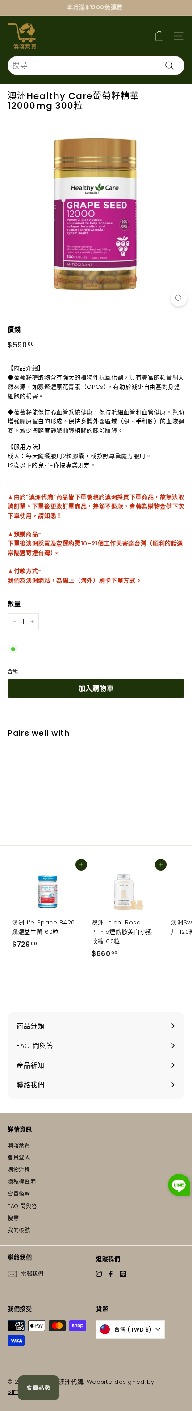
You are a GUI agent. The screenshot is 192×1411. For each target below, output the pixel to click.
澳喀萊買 (19, 1145)
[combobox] (96, 65)
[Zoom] (179, 298)
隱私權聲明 (22, 1181)
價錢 (14, 329)
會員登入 (19, 1157)
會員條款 (19, 1194)
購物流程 (19, 1169)
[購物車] (159, 35)
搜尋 (13, 1218)
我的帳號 (19, 1230)
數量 (14, 603)
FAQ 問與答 (23, 1206)
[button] (179, 1186)
